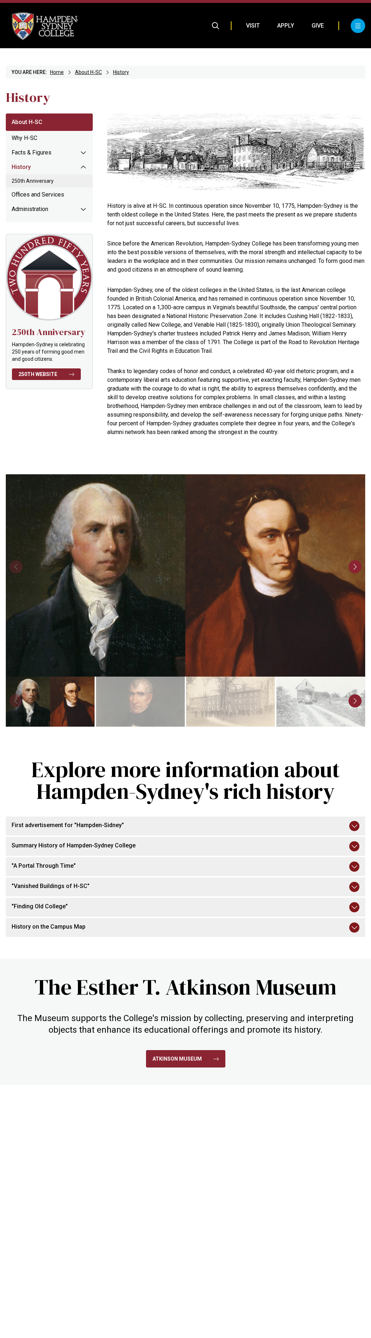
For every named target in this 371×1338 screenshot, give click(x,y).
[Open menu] (358, 25)
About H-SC (88, 72)
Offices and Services (38, 194)
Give (318, 25)
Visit (253, 25)
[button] (355, 566)
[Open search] (215, 25)
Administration (30, 209)
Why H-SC (24, 138)
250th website (37, 374)
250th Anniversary (33, 181)
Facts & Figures (31, 152)
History (121, 72)
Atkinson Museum (177, 1059)
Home (57, 72)
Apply (285, 25)
